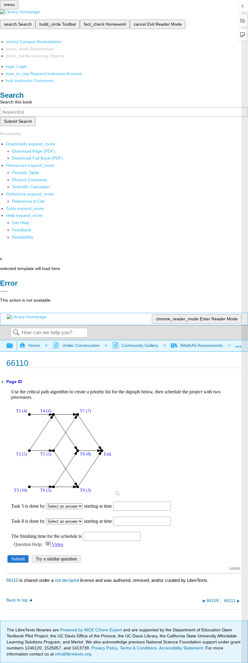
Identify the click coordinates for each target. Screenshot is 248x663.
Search (16, 333)
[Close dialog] (4, 291)
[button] (21, 229)
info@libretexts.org (72, 654)
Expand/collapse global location (238, 344)
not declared (67, 580)
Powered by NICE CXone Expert (91, 629)
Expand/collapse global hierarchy (13, 346)
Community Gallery (139, 345)
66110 (12, 580)
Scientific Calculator (31, 186)
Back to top (17, 600)
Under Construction (80, 345)
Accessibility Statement (181, 648)
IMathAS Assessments (201, 345)
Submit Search (18, 121)
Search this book (16, 102)
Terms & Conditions (138, 648)
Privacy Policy (104, 648)
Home (34, 345)
